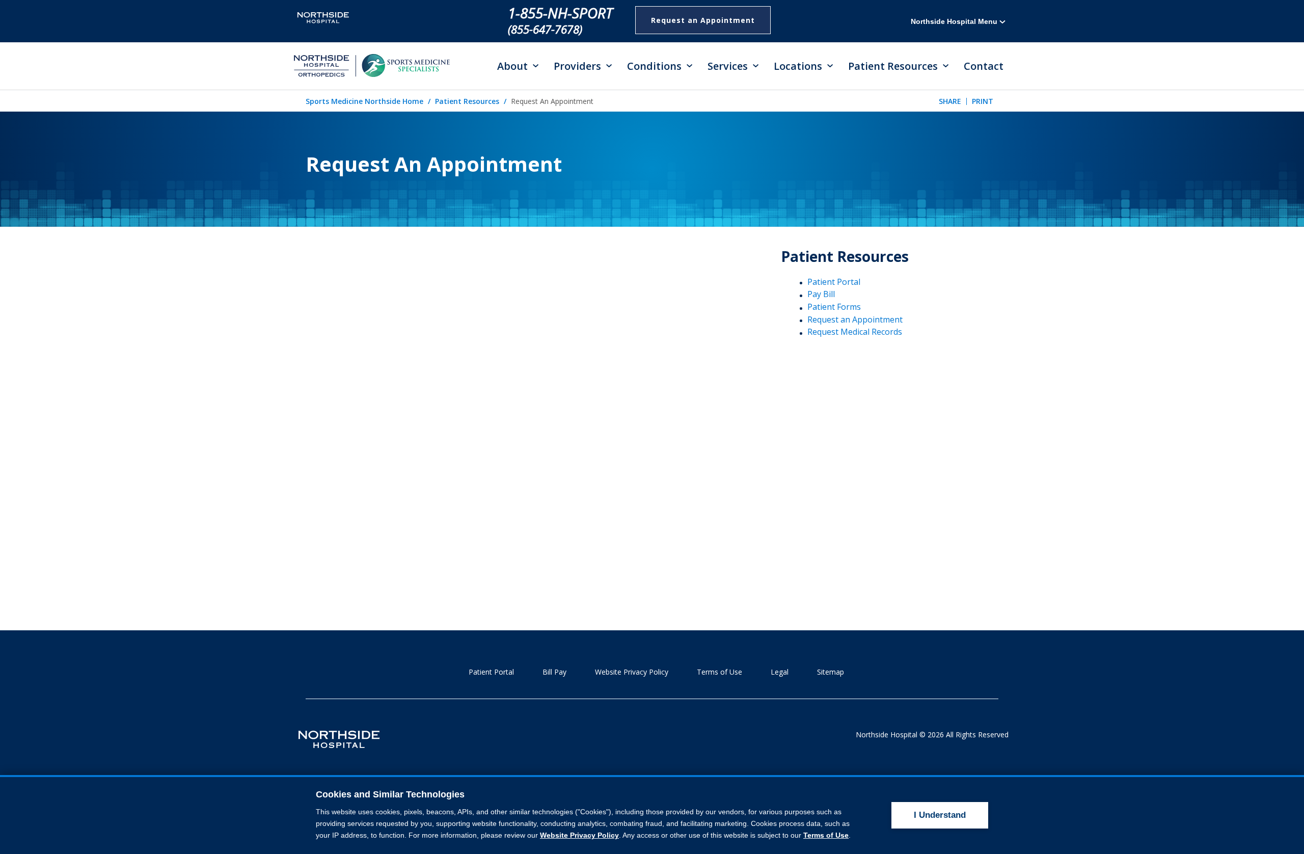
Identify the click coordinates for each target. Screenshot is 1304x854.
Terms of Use (719, 672)
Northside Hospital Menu (955, 21)
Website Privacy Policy (631, 672)
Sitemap (830, 672)
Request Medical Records (854, 331)
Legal (780, 672)
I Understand (940, 815)
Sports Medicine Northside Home (364, 101)
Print (982, 101)
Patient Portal (833, 281)
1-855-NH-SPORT (560, 12)
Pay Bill (821, 294)
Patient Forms (834, 306)
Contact (983, 66)
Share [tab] (950, 101)
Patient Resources (467, 101)
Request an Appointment (703, 20)
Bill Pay (554, 672)
